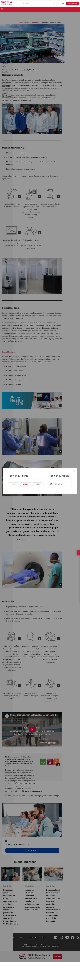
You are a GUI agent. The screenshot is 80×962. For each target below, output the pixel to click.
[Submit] (54, 3)
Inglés (13, 484)
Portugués (38, 484)
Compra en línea (73, 3)
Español (25, 484)
